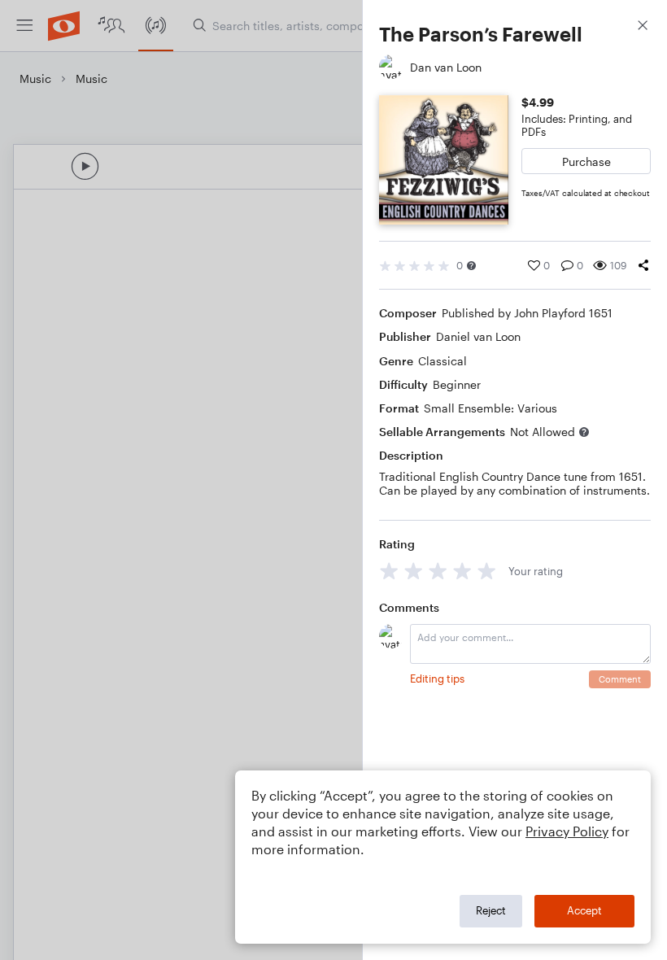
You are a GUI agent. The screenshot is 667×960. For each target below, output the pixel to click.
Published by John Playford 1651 (527, 313)
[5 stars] (487, 571)
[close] (642, 27)
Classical (442, 361)
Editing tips (437, 678)
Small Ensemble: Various (490, 408)
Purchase (586, 161)
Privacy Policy (566, 831)
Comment (620, 679)
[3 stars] (438, 571)
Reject (491, 910)
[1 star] (389, 571)
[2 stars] (413, 571)
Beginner (457, 384)
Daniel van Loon (478, 336)
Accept (584, 910)
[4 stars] (462, 571)
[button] (471, 265)
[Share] (643, 265)
